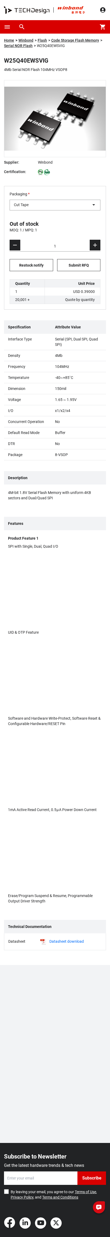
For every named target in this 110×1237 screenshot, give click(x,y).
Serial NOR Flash (18, 46)
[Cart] (103, 27)
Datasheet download (66, 941)
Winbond (25, 40)
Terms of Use (85, 1192)
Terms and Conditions (60, 1197)
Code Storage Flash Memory (75, 40)
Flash (42, 40)
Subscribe (91, 1178)
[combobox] (55, 205)
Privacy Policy (22, 1197)
